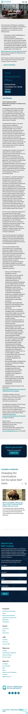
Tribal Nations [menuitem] (5, 622)
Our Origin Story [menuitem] (6, 666)
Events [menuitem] (4, 630)
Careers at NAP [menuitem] (6, 644)
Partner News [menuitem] (5, 633)
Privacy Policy (6, 709)
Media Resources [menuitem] (6, 676)
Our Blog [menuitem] (4, 650)
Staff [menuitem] (3, 668)
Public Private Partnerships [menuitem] (9, 611)
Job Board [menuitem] (4, 639)
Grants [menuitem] (4, 613)
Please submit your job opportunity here (11, 51)
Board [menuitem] (3, 670)
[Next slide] (26, 484)
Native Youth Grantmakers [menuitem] (8, 615)
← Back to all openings (8, 65)
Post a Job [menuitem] (5, 641)
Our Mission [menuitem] (5, 663)
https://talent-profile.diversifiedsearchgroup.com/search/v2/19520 (13, 416)
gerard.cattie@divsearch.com (10, 431)
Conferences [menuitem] (5, 628)
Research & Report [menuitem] (7, 655)
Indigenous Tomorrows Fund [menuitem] (9, 617)
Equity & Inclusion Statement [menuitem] (9, 672)
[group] (14, 508)
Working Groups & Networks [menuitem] (9, 652)
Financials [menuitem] (4, 674)
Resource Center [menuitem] (6, 657)
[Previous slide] (22, 484)
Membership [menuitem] (5, 619)
